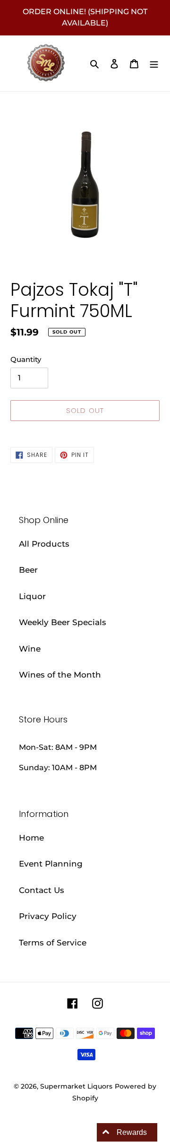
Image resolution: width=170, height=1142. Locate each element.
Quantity (25, 359)
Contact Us (41, 890)
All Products (44, 544)
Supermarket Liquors (76, 1086)
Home (31, 837)
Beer (28, 570)
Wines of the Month (60, 674)
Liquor (32, 596)
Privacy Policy (47, 916)
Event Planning (51, 863)
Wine (30, 648)
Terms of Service (52, 942)
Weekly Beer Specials (62, 622)
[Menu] (154, 63)
